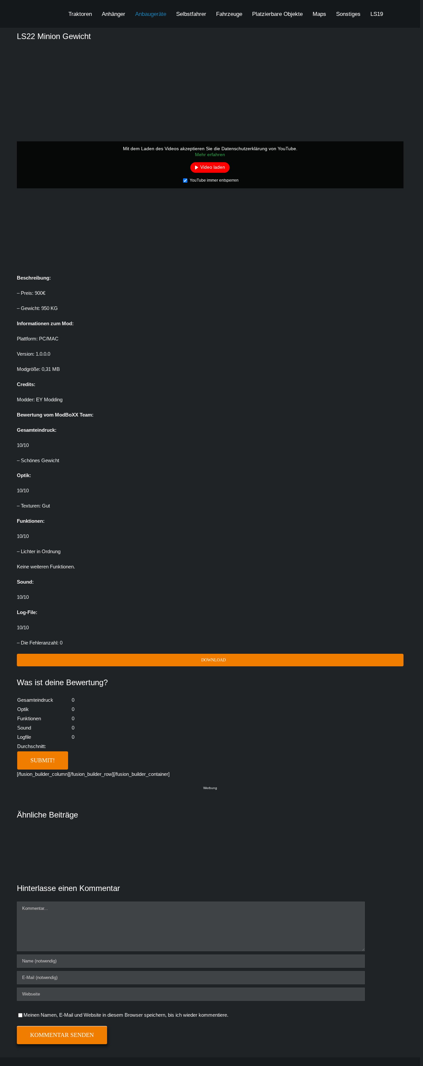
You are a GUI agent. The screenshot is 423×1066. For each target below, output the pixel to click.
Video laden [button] (212, 167)
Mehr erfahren (210, 154)
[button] (395, 14)
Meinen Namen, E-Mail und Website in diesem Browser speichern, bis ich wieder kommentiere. (125, 1015)
